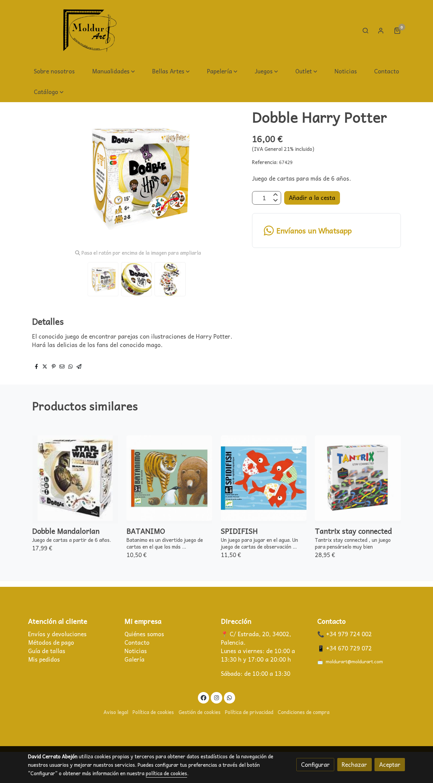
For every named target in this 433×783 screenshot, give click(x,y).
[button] (113, 72)
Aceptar (390, 764)
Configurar (315, 764)
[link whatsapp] (229, 697)
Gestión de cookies (200, 712)
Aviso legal (116, 712)
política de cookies (166, 773)
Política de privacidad (249, 712)
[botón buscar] (365, 30)
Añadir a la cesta (312, 198)
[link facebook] (203, 697)
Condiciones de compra (303, 712)
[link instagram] (216, 697)
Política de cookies (153, 712)
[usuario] (381, 30)
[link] (90, 30)
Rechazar (354, 764)
